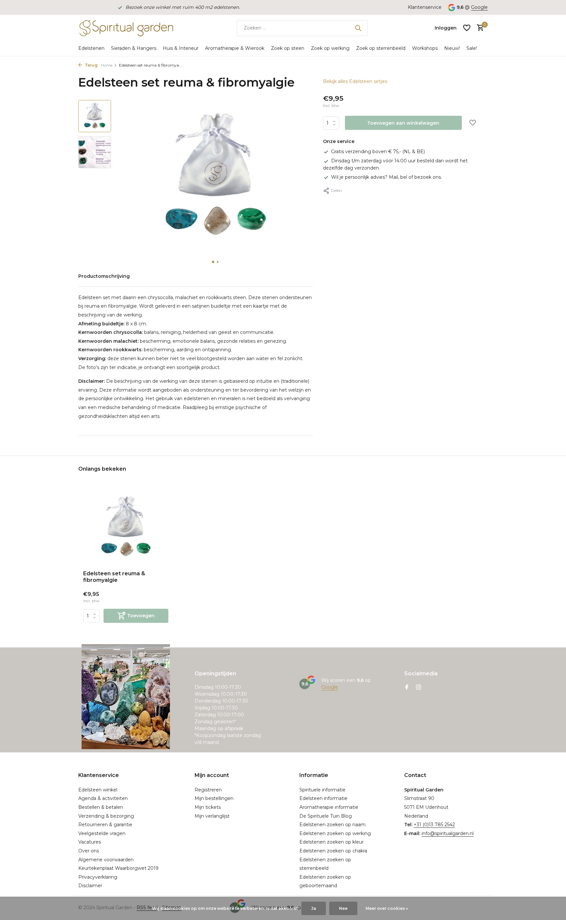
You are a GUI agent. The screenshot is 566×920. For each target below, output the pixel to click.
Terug (91, 65)
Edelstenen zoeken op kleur (331, 842)
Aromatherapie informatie (328, 807)
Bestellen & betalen (100, 807)
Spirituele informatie (322, 790)
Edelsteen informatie (323, 798)
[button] (213, 262)
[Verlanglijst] (466, 27)
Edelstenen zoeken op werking (335, 833)
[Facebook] (406, 688)
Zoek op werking (330, 48)
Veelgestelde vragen (101, 833)
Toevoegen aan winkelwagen (403, 123)
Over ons (88, 851)
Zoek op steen (287, 48)
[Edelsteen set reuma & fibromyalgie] (125, 527)
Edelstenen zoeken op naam (332, 825)
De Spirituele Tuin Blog (325, 816)
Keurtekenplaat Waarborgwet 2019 (118, 868)
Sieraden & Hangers (133, 48)
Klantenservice (425, 7)
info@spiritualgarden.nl (448, 833)
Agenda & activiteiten (103, 798)
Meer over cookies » (387, 908)
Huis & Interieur (180, 48)
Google (479, 7)
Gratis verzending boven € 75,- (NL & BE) (378, 151)
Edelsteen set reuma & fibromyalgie (114, 576)
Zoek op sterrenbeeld (381, 48)
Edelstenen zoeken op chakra (333, 851)
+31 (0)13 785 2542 (434, 825)
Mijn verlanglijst (212, 816)
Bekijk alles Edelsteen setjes (355, 81)
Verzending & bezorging (106, 816)
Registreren (208, 790)
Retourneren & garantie (105, 825)
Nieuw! (452, 48)
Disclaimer (90, 886)
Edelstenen (91, 48)
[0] (479, 28)
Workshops (425, 48)
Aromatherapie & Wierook (234, 48)
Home (106, 65)
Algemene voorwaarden (106, 860)
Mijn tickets (208, 807)
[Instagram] (418, 688)
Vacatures (89, 842)
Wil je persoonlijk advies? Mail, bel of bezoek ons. (386, 177)
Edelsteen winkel (97, 790)
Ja (313, 908)
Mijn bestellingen (214, 798)
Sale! (471, 48)
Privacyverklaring (97, 877)
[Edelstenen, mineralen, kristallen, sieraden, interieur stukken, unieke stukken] (125, 28)
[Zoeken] (358, 28)
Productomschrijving (104, 276)
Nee (343, 908)
